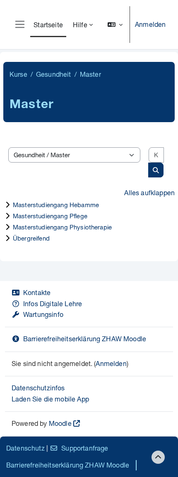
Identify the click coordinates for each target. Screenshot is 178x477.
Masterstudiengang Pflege (50, 216)
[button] (115, 24)
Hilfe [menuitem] (80, 24)
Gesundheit (53, 74)
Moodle (60, 423)
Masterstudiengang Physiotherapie (62, 227)
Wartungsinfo (43, 314)
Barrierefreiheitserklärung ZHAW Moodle (84, 338)
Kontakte (37, 292)
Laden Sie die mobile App (50, 399)
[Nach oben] (158, 457)
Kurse (18, 74)
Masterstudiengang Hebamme (56, 204)
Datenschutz (25, 448)
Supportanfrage (84, 448)
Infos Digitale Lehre (52, 303)
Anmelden (150, 24)
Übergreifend (31, 238)
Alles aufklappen (149, 192)
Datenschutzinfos (38, 388)
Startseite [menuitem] (48, 24)
